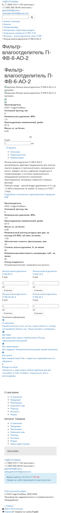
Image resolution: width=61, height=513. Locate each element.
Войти (7, 508)
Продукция (15, 399)
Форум (13, 414)
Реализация (16, 402)
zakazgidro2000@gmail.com (15, 13)
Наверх (9, 505)
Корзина (9, 511)
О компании (16, 396)
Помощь (14, 408)
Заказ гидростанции (20, 443)
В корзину (8, 290)
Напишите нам (17, 405)
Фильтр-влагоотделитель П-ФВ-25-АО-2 (14, 295)
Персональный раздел (15, 491)
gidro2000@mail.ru (11, 10)
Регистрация (17, 508)
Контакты (14, 411)
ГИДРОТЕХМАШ (10, 1)
